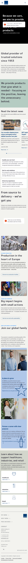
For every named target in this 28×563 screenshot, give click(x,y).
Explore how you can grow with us (10, 390)
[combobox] (25, 2)
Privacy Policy (8, 558)
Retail (4, 501)
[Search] (25, 2)
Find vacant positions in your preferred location (13, 441)
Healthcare (5, 477)
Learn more (5, 479)
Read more (4, 149)
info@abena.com (4, 538)
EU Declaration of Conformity (7, 560)
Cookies (2, 558)
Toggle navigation (2, 2)
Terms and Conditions (17, 558)
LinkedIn (3, 549)
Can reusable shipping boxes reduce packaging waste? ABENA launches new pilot (9, 134)
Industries (5, 489)
